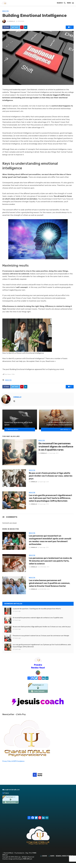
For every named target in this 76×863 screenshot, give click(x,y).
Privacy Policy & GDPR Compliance (13, 761)
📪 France (5, 793)
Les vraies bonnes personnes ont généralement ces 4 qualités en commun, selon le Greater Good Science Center (49, 583)
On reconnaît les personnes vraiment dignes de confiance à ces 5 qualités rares (55, 446)
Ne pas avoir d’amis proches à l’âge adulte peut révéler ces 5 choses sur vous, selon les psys (50, 476)
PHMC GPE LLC (27, 859)
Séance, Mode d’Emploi (64, 856)
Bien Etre (5, 11)
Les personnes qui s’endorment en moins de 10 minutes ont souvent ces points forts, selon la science (50, 561)
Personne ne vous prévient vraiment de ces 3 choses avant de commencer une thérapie (41, 636)
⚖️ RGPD (51, 856)
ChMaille (12, 21)
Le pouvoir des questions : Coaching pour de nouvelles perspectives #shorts (37, 609)
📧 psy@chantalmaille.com (11, 790)
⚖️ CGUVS (43, 856)
